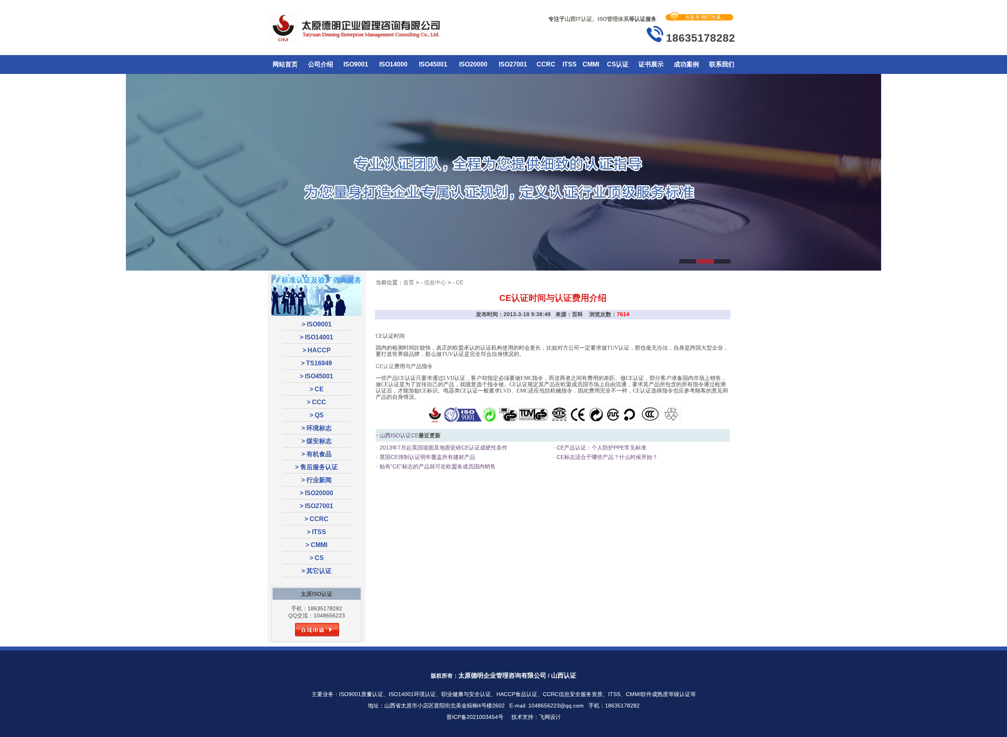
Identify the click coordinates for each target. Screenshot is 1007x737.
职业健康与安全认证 (466, 694)
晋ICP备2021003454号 (475, 717)
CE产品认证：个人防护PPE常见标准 (600, 447)
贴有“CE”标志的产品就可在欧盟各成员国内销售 (437, 466)
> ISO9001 (317, 324)
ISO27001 (513, 64)
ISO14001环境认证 (412, 694)
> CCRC (316, 519)
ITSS (570, 64)
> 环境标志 (316, 428)
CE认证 (385, 366)
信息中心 (435, 282)
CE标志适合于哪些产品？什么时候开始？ (606, 457)
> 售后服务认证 (316, 467)
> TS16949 (316, 363)
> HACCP (316, 350)
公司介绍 (320, 64)
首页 (408, 282)
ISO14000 (393, 64)
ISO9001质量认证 (361, 694)
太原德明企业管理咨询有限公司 (502, 675)
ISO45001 (433, 64)
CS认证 (618, 64)
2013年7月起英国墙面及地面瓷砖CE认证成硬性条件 (442, 447)
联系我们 (721, 64)
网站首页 (285, 64)
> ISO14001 (316, 337)
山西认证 (563, 675)
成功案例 (686, 64)
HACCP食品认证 (516, 694)
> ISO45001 (316, 376)
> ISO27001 (316, 506)
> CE (317, 389)
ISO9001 (355, 64)
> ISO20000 (316, 493)
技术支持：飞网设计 (536, 717)
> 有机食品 (316, 454)
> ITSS (316, 532)
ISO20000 (473, 64)
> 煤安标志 (316, 441)
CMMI (591, 64)
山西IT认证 (578, 19)
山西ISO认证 (395, 435)
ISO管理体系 (613, 19)
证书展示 (651, 64)
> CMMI (316, 545)
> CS (317, 558)
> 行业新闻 (316, 480)
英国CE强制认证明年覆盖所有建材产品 (426, 457)
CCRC (546, 64)
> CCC (316, 402)
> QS (317, 415)
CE (459, 282)
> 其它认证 (316, 570)
